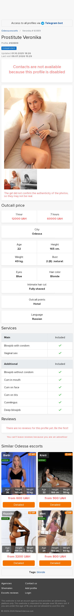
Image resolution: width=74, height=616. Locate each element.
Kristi (43, 455)
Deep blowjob (12, 410)
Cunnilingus (10, 402)
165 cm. (55, 249)
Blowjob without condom (18, 372)
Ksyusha (8, 513)
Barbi (6, 455)
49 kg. (19, 261)
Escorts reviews (9, 592)
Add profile (31, 588)
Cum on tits (11, 395)
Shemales (6, 588)
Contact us (31, 583)
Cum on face (11, 387)
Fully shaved (37, 289)
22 (19, 249)
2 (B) (49, 261)
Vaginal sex (11, 353)
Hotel (37, 304)
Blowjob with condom (16, 345)
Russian (37, 319)
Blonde (55, 276)
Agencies (6, 583)
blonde (41, 572)
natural (58, 261)
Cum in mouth (12, 380)
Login (28, 592)
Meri (42, 513)
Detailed (19, 504)
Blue (19, 276)
